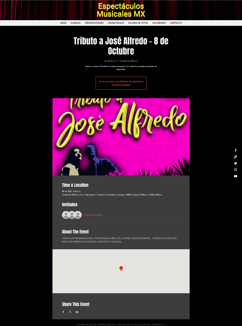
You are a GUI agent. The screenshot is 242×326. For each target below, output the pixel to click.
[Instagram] (236, 170)
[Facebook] (236, 150)
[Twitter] (236, 163)
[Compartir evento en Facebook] (63, 312)
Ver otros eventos (121, 84)
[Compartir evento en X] (70, 312)
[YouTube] (236, 176)
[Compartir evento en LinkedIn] (77, 312)
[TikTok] (236, 157)
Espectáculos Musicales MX (121, 10)
